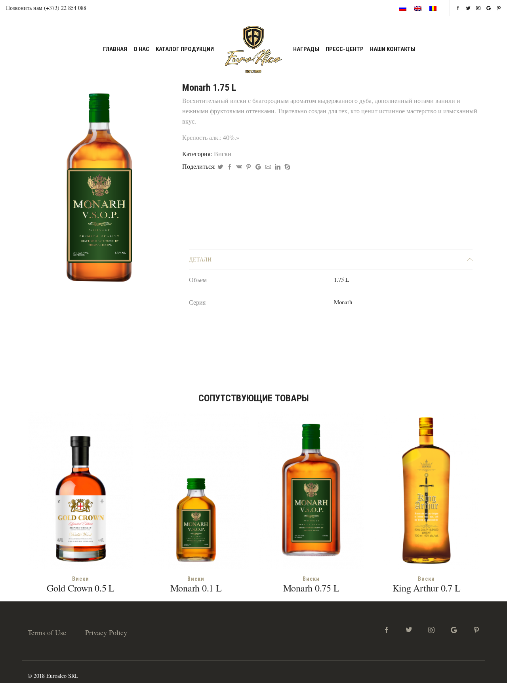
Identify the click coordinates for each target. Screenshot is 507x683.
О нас (141, 49)
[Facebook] (229, 167)
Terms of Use (47, 632)
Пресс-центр (345, 49)
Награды (306, 49)
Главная (115, 49)
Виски (222, 153)
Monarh (343, 302)
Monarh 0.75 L (311, 588)
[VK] (239, 167)
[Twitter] (220, 167)
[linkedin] (277, 167)
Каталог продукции (185, 49)
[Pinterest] (248, 167)
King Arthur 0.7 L (427, 588)
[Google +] (258, 167)
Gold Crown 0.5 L (80, 588)
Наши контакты (393, 49)
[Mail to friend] (268, 167)
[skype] (286, 167)
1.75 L (341, 279)
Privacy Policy (106, 632)
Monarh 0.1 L (196, 588)
